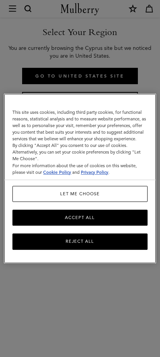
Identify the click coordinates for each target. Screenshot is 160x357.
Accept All (80, 217)
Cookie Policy (57, 172)
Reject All (80, 241)
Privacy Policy (94, 172)
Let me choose (80, 193)
